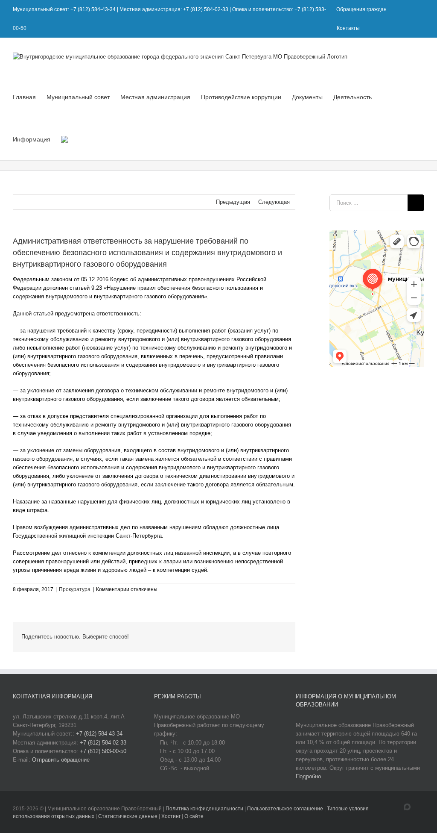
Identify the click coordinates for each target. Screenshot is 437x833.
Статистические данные (127, 816)
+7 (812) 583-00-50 (103, 751)
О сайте (194, 816)
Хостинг (171, 816)
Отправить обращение (61, 759)
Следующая (274, 202)
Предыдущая (233, 202)
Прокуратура (74, 589)
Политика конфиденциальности (205, 809)
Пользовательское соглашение (285, 809)
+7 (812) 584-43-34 (99, 733)
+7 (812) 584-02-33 (103, 742)
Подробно (308, 776)
